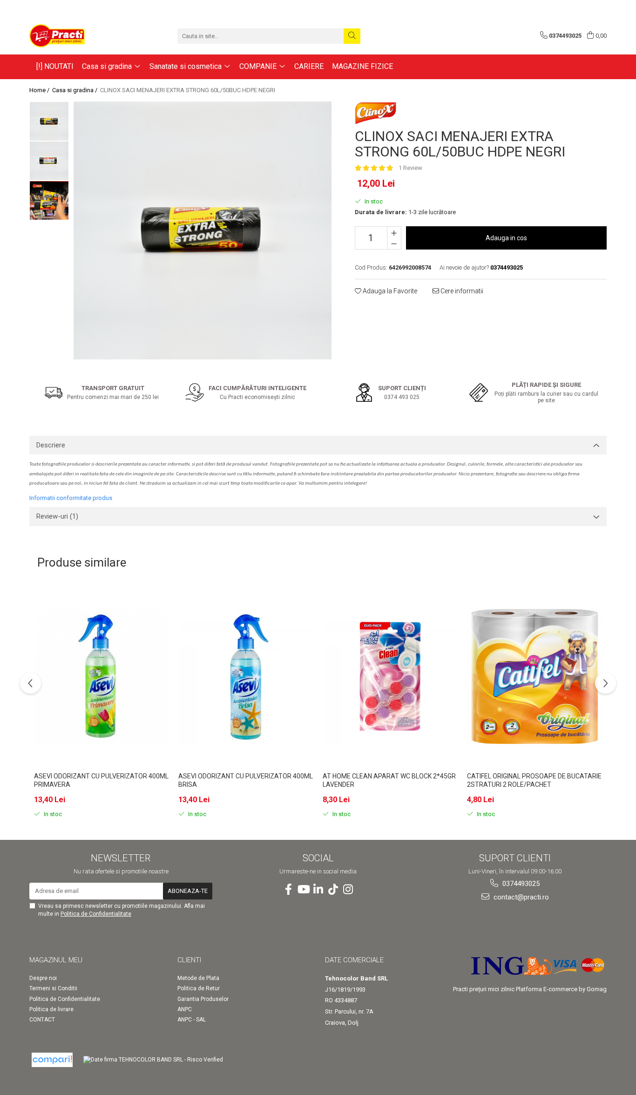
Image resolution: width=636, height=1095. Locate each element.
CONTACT (42, 1019)
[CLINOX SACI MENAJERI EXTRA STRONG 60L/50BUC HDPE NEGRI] (203, 230)
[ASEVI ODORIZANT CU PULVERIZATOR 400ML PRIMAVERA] (101, 676)
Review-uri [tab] (57, 516)
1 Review (410, 167)
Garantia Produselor (203, 999)
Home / (40, 90)
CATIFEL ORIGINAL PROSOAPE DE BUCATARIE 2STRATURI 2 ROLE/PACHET (534, 780)
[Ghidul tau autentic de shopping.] (52, 1060)
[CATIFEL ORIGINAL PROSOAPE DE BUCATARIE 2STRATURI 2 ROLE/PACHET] (534, 676)
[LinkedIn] (318, 889)
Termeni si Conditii (53, 988)
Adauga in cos (506, 238)
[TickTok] (332, 889)
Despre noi (43, 978)
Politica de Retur (198, 988)
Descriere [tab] (50, 445)
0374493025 (520, 883)
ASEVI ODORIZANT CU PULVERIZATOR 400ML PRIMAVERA (101, 780)
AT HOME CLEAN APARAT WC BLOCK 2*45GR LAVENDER (389, 780)
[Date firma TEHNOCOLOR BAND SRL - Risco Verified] (153, 1060)
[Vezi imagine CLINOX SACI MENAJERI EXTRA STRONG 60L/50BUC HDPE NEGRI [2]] (49, 200)
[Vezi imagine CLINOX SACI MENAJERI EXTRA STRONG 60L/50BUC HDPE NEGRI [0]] (49, 121)
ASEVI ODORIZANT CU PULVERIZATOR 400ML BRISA (245, 780)
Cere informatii (461, 291)
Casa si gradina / (75, 90)
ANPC (184, 1009)
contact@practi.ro (520, 897)
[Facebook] (288, 889)
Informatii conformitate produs (70, 497)
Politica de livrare (51, 1009)
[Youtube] (303, 889)
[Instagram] (347, 889)
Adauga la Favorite (389, 291)
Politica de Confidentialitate (96, 914)
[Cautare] (352, 36)
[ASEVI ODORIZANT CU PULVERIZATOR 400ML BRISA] (245, 676)
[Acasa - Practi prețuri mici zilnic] (75, 35)
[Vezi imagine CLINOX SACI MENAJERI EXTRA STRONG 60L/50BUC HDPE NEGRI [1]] (49, 161)
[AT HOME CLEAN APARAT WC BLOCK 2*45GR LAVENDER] (390, 676)
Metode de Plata (198, 978)
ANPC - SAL (191, 1019)
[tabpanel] (203, 230)
